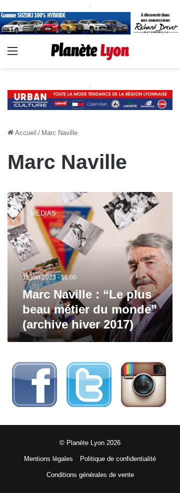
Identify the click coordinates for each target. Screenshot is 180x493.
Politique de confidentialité (118, 458)
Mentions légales (48, 458)
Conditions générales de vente (90, 474)
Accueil (25, 132)
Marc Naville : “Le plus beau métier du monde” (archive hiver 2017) (89, 309)
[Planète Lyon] (90, 51)
